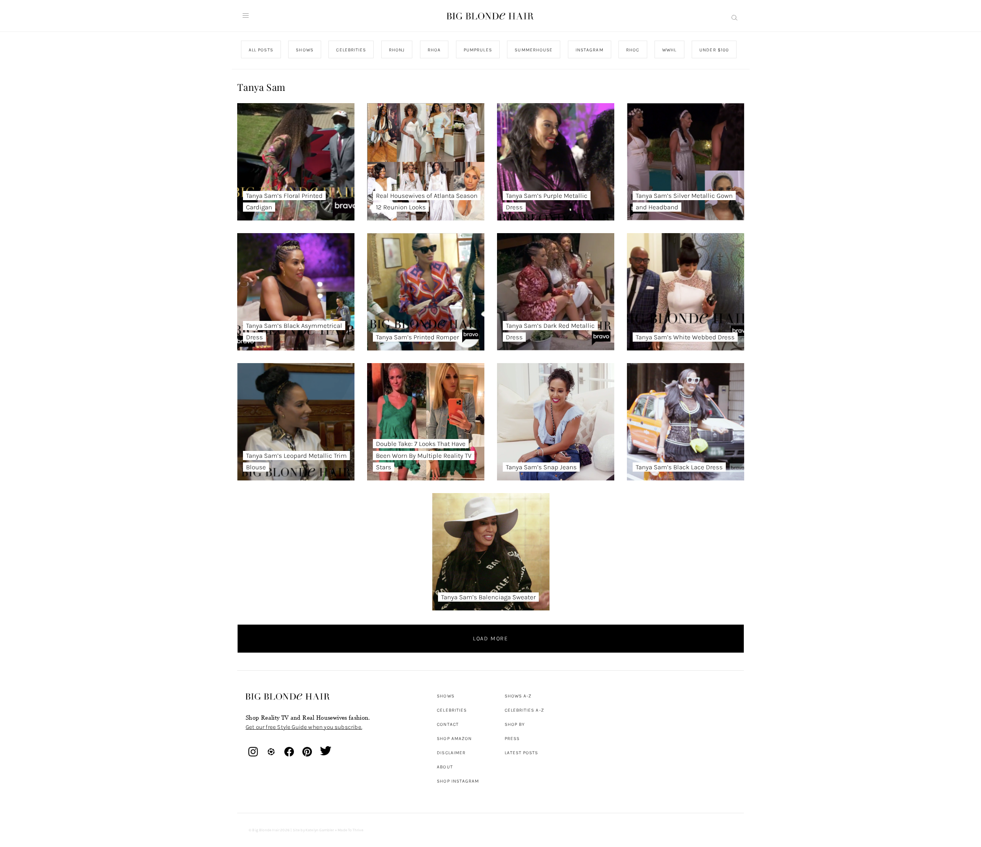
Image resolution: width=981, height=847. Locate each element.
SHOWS (304, 50)
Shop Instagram (458, 781)
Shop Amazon (454, 738)
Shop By (515, 724)
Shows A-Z (518, 696)
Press (512, 738)
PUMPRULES (477, 50)
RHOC (632, 50)
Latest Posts (521, 752)
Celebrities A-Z (524, 710)
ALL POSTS (261, 50)
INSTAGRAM (589, 50)
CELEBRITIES (351, 50)
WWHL (669, 50)
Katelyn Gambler (319, 830)
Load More (490, 638)
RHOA (434, 50)
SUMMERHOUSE (534, 50)
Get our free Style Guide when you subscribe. (304, 727)
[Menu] (246, 15)
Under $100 (714, 50)
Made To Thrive (350, 830)
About (445, 767)
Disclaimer (451, 752)
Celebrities (452, 710)
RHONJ (396, 50)
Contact (448, 724)
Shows (445, 696)
